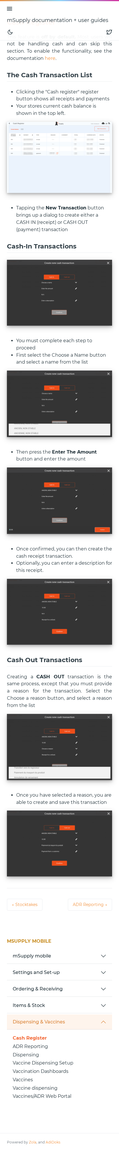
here (50, 58)
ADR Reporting (30, 1046)
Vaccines (23, 1079)
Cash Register (30, 1038)
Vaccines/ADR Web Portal (42, 1096)
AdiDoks (53, 1142)
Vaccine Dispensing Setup (43, 1063)
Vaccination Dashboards (40, 1071)
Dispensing (26, 1055)
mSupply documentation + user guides (57, 20)
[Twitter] (109, 32)
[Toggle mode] (10, 32)
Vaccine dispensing (35, 1088)
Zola (32, 1142)
